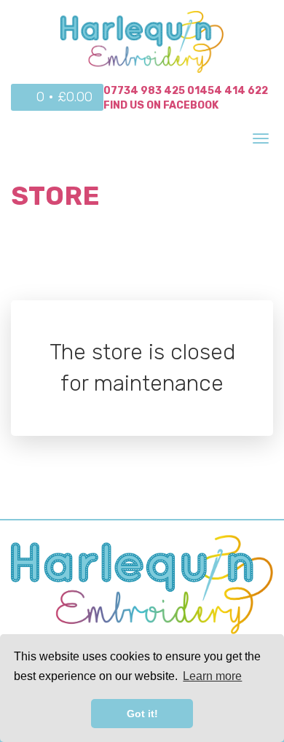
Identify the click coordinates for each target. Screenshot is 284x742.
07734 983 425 (144, 91)
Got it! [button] (142, 713)
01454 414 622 (227, 91)
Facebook (190, 105)
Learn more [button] (212, 676)
